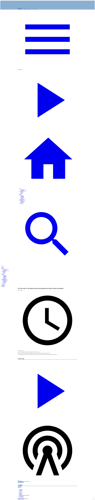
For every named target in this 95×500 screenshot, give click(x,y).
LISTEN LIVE (19, 8)
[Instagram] (3, 285)
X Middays (22, 196)
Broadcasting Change (22, 199)
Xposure (22, 198)
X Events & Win (21, 191)
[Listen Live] (47, 390)
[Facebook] (3, 284)
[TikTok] (20, 490)
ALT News (22, 190)
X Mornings (22, 195)
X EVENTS (20, 485)
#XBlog (20, 194)
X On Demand (21, 200)
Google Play (22, 201)
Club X (22, 193)
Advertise (22, 203)
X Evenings (22, 197)
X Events (22, 192)
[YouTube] (3, 286)
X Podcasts (22, 202)
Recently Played (23, 189)
